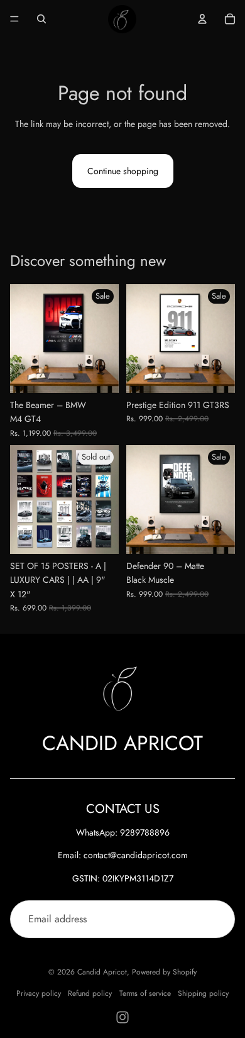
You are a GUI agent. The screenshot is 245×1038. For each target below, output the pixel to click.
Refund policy (90, 993)
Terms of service (145, 993)
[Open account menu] (202, 19)
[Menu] (14, 18)
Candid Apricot (102, 972)
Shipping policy (203, 993)
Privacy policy (38, 993)
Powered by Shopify (164, 972)
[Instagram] (122, 1017)
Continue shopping (122, 171)
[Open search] (41, 19)
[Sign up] (216, 919)
